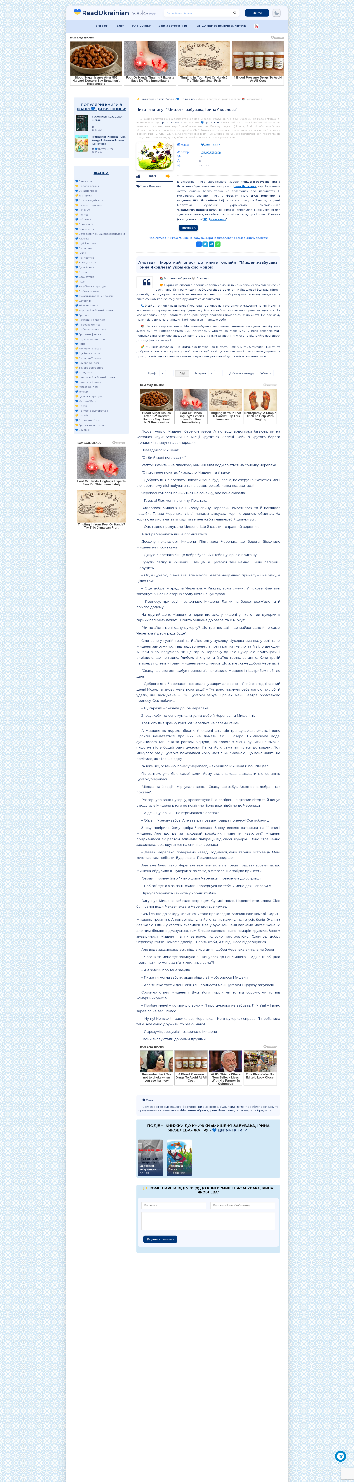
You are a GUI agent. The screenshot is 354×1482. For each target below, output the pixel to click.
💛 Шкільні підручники (88, 205)
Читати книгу (188, 227)
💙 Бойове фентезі (87, 362)
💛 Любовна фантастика (90, 329)
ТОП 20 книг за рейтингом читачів (221, 25)
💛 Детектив (83, 300)
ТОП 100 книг (141, 25)
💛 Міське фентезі (86, 386)
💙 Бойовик (82, 429)
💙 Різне (80, 343)
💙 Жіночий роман (86, 305)
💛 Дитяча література (88, 396)
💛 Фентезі (82, 214)
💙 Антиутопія (84, 372)
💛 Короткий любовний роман (94, 310)
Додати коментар (160, 1239)
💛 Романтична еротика (90, 319)
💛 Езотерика (83, 195)
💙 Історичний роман (88, 382)
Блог (120, 25)
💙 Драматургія (84, 276)
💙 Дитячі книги (84, 267)
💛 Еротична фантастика (90, 425)
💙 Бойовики (83, 219)
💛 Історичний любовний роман (95, 377)
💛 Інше (80, 281)
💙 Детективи (83, 248)
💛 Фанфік (81, 415)
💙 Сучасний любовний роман (94, 295)
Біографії (102, 25)
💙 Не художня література (91, 410)
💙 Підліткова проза (87, 353)
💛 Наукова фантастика (90, 338)
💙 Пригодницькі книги (89, 200)
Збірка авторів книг (173, 25)
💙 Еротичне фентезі (88, 334)
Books (119, 13)
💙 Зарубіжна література (90, 286)
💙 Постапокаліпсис (87, 420)
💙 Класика (82, 238)
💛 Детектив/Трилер (88, 358)
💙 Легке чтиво (84, 181)
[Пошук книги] (235, 13)
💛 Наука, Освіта (85, 262)
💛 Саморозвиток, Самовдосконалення (100, 233)
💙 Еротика (82, 315)
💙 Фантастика (84, 257)
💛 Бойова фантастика (89, 367)
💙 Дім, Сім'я (82, 209)
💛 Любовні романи (87, 185)
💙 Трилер (81, 391)
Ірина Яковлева (171, 122)
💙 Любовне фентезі (88, 324)
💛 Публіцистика (85, 243)
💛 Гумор (80, 252)
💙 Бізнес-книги (85, 229)
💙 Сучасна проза (86, 190)
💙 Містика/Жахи (85, 401)
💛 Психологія (84, 224)
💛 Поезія (81, 272)
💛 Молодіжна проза (88, 348)
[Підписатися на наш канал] (256, 26)
